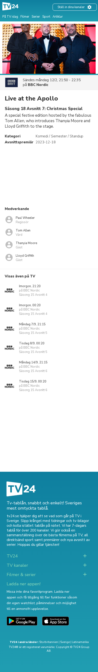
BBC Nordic (38, 84)
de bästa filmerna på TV (63, 535)
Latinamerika (80, 642)
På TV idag (10, 17)
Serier (36, 17)
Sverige (65, 642)
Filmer (24, 17)
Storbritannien (48, 642)
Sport (46, 17)
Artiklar (58, 17)
